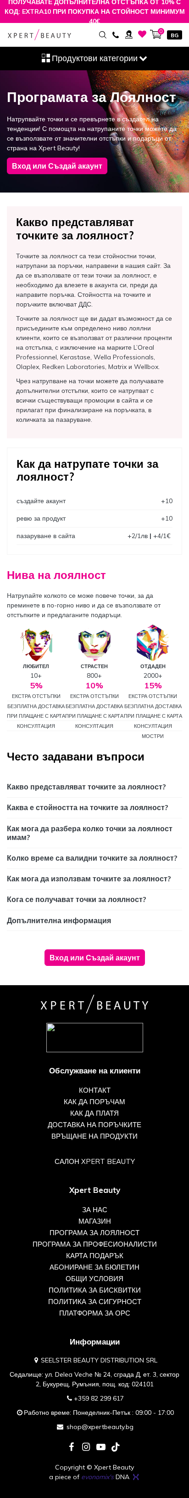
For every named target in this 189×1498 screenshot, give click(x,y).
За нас (94, 1209)
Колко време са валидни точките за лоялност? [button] (92, 857)
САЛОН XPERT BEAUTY (95, 1161)
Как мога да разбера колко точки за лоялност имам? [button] (89, 833)
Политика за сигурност (94, 1301)
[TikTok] (115, 1447)
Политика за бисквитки (95, 1290)
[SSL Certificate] (94, 1037)
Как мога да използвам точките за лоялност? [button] (89, 878)
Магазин (94, 1221)
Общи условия (94, 1278)
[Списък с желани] (142, 34)
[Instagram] (86, 1447)
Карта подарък (94, 1255)
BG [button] (174, 35)
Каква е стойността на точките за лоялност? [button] (87, 807)
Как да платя (94, 1113)
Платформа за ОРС (94, 1313)
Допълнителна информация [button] (59, 920)
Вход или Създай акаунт (57, 165)
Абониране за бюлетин (94, 1267)
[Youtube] (100, 1447)
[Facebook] (71, 1447)
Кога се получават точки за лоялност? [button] (76, 899)
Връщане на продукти (94, 1136)
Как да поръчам (94, 1101)
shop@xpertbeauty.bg (100, 1427)
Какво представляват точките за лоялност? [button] (86, 786)
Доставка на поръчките (94, 1124)
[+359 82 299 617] (115, 34)
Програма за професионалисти (95, 1244)
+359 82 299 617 (99, 1398)
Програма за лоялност (94, 1232)
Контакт (95, 1090)
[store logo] (39, 34)
